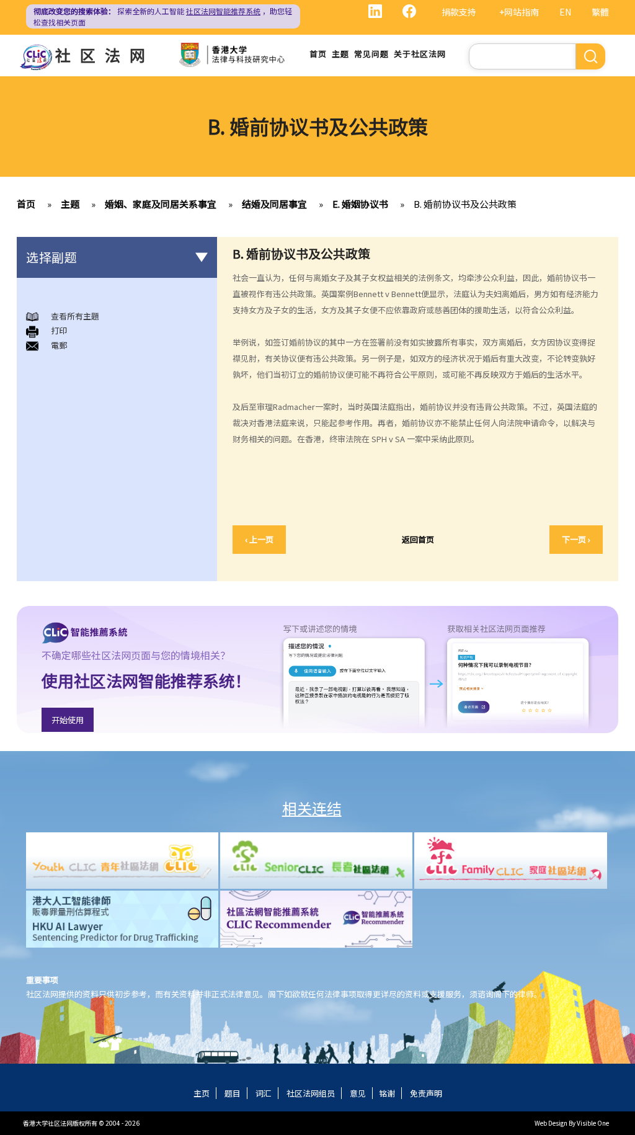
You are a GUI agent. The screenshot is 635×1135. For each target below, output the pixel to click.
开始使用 (67, 720)
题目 (232, 1093)
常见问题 (371, 54)
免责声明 (426, 1093)
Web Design (551, 1123)
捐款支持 (459, 12)
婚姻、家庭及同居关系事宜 (160, 203)
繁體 (600, 12)
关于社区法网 (420, 54)
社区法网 (104, 54)
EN (565, 12)
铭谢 (387, 1093)
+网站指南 (519, 12)
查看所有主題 (75, 316)
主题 (340, 54)
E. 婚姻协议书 (360, 203)
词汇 (263, 1093)
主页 (201, 1093)
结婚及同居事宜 (274, 203)
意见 (358, 1093)
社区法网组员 (310, 1093)
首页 (318, 54)
